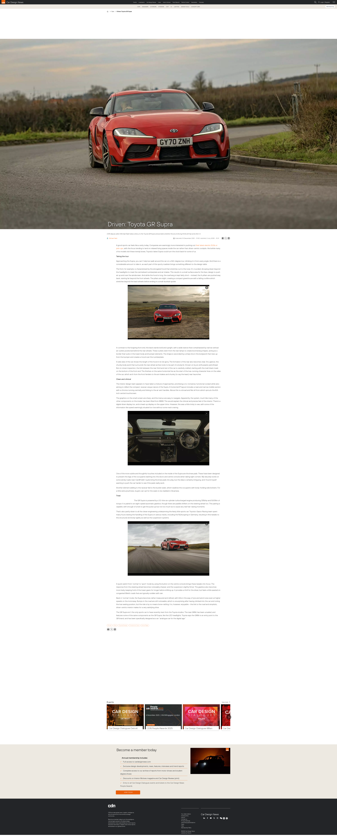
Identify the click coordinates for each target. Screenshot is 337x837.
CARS (138, 6)
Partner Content (185, 2)
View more (225, 702)
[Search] (315, 2)
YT (211, 818)
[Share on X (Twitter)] (225, 238)
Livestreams (142, 2)
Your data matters (186, 814)
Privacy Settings (185, 821)
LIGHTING (176, 6)
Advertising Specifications (188, 822)
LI (204, 818)
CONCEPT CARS (195, 6)
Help (182, 826)
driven (110, 625)
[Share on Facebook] (222, 238)
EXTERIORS (153, 6)
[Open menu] (334, 2)
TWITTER (214, 818)
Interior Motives (167, 2)
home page (144, 625)
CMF (167, 6)
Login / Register (325, 2)
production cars (134, 625)
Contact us (184, 819)
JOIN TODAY (128, 792)
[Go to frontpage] (12, 2)
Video (159, 2)
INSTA (218, 818)
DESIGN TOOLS (185, 6)
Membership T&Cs (186, 827)
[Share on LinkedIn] (228, 238)
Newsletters (194, 2)
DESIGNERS (145, 6)
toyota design (123, 625)
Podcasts (201, 2)
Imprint (183, 817)
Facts (182, 824)
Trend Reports (175, 2)
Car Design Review (151, 2)
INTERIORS (161, 6)
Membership (330, 6)
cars (115, 625)
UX (171, 6)
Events (135, 2)
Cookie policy (185, 815)
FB (208, 818)
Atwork (189, 833)
